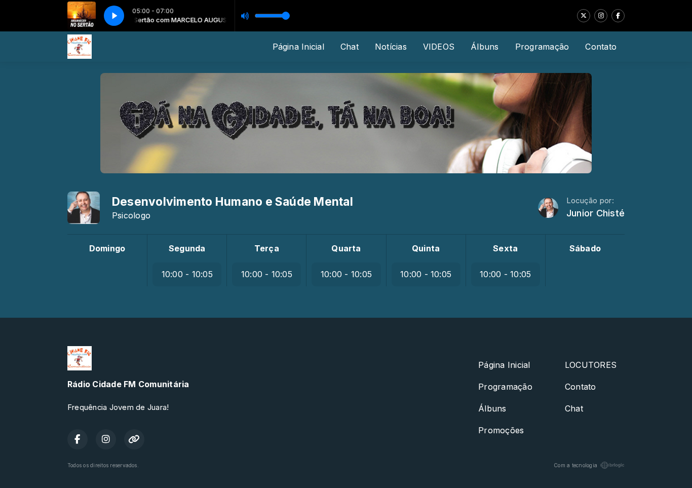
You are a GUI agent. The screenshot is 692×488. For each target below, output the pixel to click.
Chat (349, 47)
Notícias (391, 47)
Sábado (585, 248)
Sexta (505, 248)
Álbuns (484, 47)
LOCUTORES (591, 365)
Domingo (107, 248)
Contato (601, 47)
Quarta (346, 248)
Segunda (187, 248)
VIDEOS (438, 47)
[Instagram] (600, 15)
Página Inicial (298, 47)
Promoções (501, 430)
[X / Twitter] (583, 15)
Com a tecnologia (575, 465)
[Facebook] (618, 15)
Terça (266, 248)
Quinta (426, 248)
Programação (542, 47)
